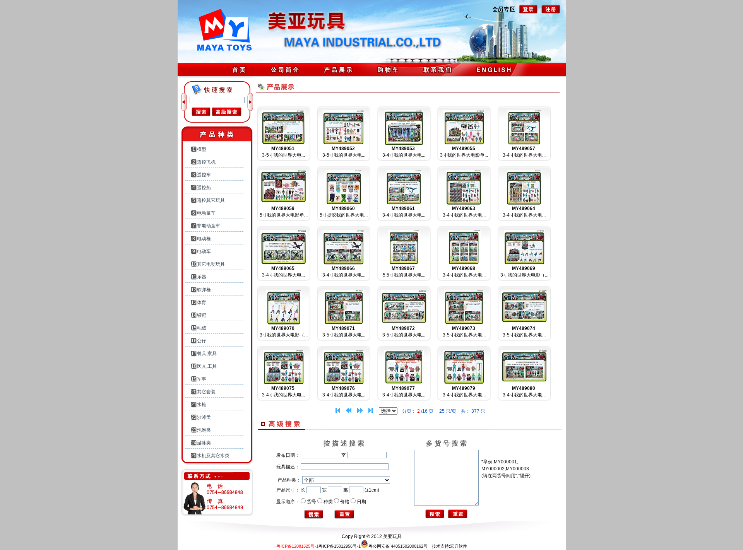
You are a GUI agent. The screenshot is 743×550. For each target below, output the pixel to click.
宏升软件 (458, 546)
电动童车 (206, 213)
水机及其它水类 (213, 455)
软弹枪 (204, 289)
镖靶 (201, 315)
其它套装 (206, 392)
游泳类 (204, 443)
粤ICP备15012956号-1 (339, 546)
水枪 (201, 404)
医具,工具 (207, 366)
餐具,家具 (207, 353)
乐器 (201, 277)
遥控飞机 (206, 162)
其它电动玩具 (211, 264)
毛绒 (201, 328)
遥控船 (204, 187)
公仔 (201, 340)
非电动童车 (208, 226)
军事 (201, 379)
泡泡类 (204, 430)
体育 (201, 302)
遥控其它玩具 (211, 200)
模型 (201, 149)
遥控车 (204, 175)
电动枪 (204, 238)
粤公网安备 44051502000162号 (398, 546)
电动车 (204, 251)
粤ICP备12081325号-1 (297, 546)
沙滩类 (204, 417)
